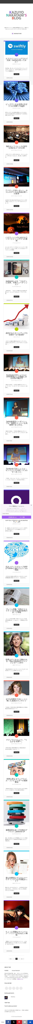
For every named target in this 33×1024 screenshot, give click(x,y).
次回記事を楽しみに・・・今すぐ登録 (16, 517)
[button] (16, 506)
